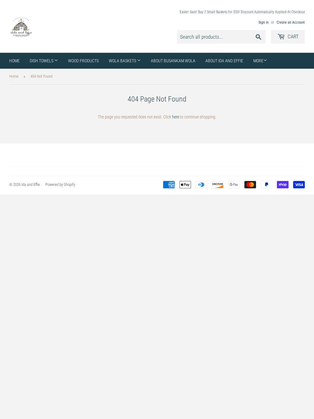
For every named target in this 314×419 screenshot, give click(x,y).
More (258, 60)
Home (14, 60)
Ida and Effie (30, 184)
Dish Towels (42, 60)
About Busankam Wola (173, 60)
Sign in (263, 22)
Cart (292, 36)
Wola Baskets (123, 60)
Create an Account (291, 22)
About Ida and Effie (224, 60)
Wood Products (83, 60)
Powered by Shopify (60, 184)
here (175, 116)
